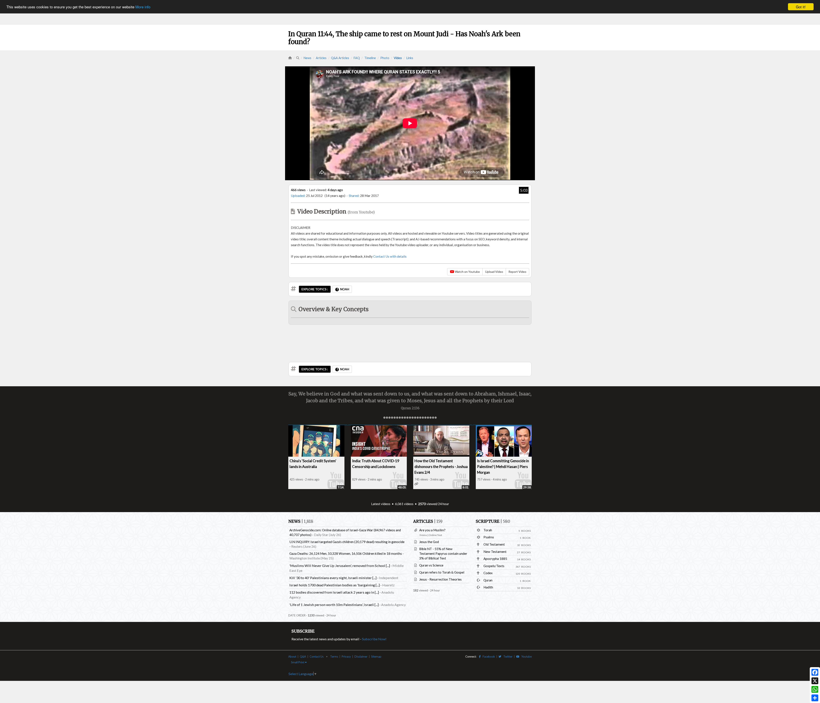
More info (142, 7)
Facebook (488, 656)
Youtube (525, 656)
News (307, 58)
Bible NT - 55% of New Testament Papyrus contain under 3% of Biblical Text (443, 553)
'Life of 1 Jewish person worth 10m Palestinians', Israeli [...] (334, 605)
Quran (487, 580)
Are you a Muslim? (432, 530)
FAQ (357, 58)
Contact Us (317, 656)
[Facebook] (815, 672)
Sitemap (376, 656)
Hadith (488, 587)
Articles (321, 58)
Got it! (801, 6)
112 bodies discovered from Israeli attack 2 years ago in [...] (334, 592)
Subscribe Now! (374, 639)
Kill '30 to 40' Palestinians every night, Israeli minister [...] (332, 578)
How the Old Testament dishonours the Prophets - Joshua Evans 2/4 (441, 467)
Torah (487, 530)
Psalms (488, 537)
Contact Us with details (390, 256)
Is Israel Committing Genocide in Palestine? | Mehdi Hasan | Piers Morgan (503, 467)
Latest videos (380, 504)
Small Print (298, 662)
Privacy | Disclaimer (355, 656)
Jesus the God (429, 542)
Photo (384, 58)
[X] (815, 681)
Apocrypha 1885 (495, 559)
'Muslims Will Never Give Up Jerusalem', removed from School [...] (339, 566)
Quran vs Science (431, 565)
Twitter (506, 656)
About (292, 656)
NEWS (300, 521)
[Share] (815, 698)
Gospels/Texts (493, 566)
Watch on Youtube (467, 271)
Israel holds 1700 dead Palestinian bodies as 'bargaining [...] (334, 585)
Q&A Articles (340, 58)
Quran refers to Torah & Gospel (441, 572)
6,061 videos (404, 504)
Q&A (303, 656)
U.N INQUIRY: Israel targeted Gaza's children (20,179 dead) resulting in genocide (346, 542)
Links (409, 58)
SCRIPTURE (493, 521)
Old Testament (494, 544)
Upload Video (494, 271)
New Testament (495, 551)
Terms (334, 656)
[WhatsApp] (815, 689)
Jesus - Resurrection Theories (440, 579)
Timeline (370, 58)
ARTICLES (427, 521)
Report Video (517, 271)
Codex (488, 573)
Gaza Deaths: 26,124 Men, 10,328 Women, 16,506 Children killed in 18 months (345, 553)
